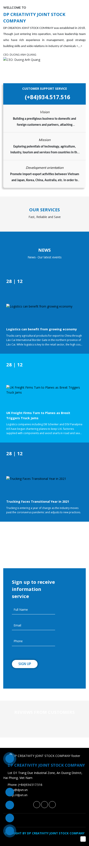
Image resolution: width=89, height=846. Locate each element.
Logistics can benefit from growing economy (41, 329)
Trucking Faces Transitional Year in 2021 (37, 501)
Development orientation (45, 167)
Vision (44, 112)
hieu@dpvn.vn (18, 790)
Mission (45, 140)
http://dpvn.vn (17, 795)
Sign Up (24, 663)
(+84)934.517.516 (46, 97)
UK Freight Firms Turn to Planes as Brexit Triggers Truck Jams (38, 415)
